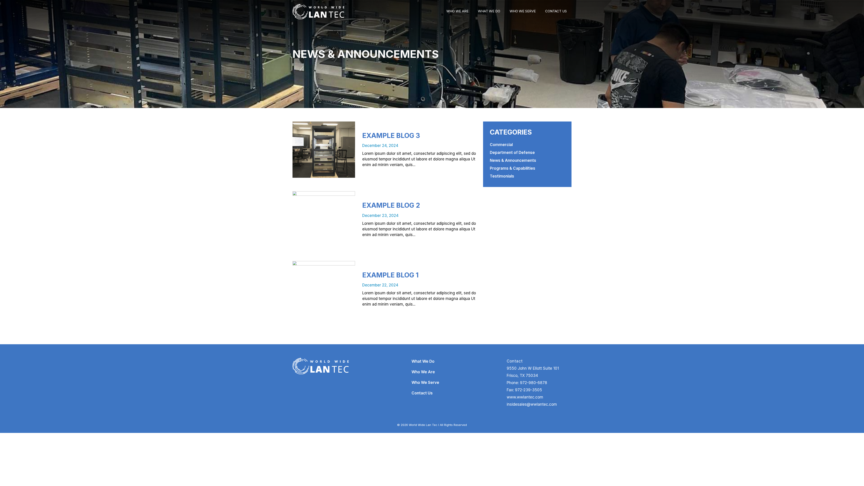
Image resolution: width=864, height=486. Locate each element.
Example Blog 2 (391, 205)
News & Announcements (513, 160)
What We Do (489, 11)
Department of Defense (512, 152)
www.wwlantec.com (525, 397)
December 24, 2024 (380, 145)
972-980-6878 (533, 382)
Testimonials (502, 176)
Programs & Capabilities (512, 168)
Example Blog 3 (391, 135)
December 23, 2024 (380, 215)
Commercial (501, 144)
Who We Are (457, 11)
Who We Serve (523, 11)
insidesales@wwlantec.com (532, 404)
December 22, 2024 (380, 285)
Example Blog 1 (390, 275)
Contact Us (556, 11)
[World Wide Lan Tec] (318, 11)
